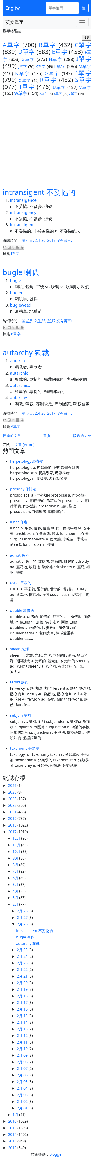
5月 (16, 884)
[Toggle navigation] (82, 22)
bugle (15, 280)
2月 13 (23, 1028)
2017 (12, 831)
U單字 (59, 87)
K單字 (41, 66)
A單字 (11, 45)
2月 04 (23, 1088)
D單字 (26, 52)
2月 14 (23, 1022)
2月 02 (23, 1101)
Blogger (55, 1154)
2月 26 (23, 924)
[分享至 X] (13, 247)
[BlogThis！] (9, 247)
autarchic (19, 373)
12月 (17, 838)
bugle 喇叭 (21, 272)
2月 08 (23, 1061)
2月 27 (23, 917)
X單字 (43, 94)
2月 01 (23, 1108)
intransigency (23, 212)
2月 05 (23, 1081)
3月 (16, 897)
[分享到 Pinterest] (22, 247)
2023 (12, 798)
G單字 (28, 59)
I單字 (83, 59)
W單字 (20, 93)
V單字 (85, 87)
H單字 (56, 59)
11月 (17, 844)
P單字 (82, 73)
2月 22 (23, 969)
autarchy (18, 397)
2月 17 (23, 1002)
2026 (12, 785)
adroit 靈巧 (19, 555)
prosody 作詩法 (23, 489)
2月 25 (23, 949)
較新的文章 (12, 435)
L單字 (59, 66)
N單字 (22, 73)
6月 (16, 877)
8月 (16, 864)
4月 (16, 891)
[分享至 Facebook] (18, 247)
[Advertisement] (47, 141)
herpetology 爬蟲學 (26, 461)
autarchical (20, 385)
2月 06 (23, 1075)
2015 (12, 1127)
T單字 (27, 87)
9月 (16, 858)
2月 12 (23, 1035)
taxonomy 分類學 (24, 748)
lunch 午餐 (19, 521)
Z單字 (73, 93)
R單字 (48, 80)
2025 (12, 792)
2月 (16, 904)
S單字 (83, 80)
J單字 (22, 66)
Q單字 (25, 80)
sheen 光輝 (19, 648)
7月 (16, 871)
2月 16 (23, 1009)
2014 (12, 1134)
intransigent (22, 224)
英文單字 (14, 22)
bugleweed (20, 305)
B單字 (47, 45)
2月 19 (23, 989)
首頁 (47, 435)
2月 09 (23, 1055)
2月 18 (23, 995)
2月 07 (23, 1068)
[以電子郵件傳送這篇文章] (5, 247)
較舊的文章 (82, 435)
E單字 (59, 52)
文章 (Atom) (24, 444)
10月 (17, 851)
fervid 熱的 (19, 682)
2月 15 (23, 1015)
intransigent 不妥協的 (39, 192)
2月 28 (23, 910)
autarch (17, 360)
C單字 (83, 45)
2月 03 (23, 1094)
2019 (12, 818)
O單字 (52, 73)
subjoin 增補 (20, 715)
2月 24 (23, 956)
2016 (12, 1121)
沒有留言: (64, 240)
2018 (12, 825)
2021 (12, 811)
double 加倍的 (22, 610)
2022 (12, 805)
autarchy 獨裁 (26, 352)
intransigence (23, 200)
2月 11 (23, 1042)
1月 (16, 1114)
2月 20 (23, 982)
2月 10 (23, 1048)
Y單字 (58, 93)
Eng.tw (12, 8)
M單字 (84, 66)
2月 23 (23, 962)
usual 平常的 (20, 582)
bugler (16, 292)
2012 (12, 1147)
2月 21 (23, 976)
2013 (12, 1141)
